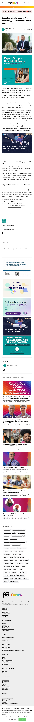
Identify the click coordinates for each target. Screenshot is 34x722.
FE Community (5, 611)
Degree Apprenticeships (10, 548)
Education (4, 623)
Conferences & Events (7, 698)
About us (4, 608)
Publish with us (5, 612)
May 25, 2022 (8, 30)
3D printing (7, 530)
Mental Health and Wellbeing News (17, 203)
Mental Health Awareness (14, 207)
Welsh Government (10, 28)
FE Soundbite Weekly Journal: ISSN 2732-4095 (13, 650)
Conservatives (13, 539)
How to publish (5, 680)
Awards (4, 696)
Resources (12, 201)
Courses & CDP (6, 699)
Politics (23, 566)
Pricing (4, 657)
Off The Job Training (9, 566)
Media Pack (5, 658)
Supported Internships (9, 575)
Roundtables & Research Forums (10, 703)
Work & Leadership (6, 627)
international (7, 554)
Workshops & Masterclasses (9, 706)
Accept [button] (22, 719)
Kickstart (14, 554)
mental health (22, 205)
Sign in (29, 3)
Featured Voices (6, 649)
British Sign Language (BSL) (18, 536)
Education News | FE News (16, 199)
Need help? (5, 689)
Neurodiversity (19, 563)
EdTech (4, 625)
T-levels (6, 578)
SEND (21, 569)
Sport (20, 572)
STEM (24, 572)
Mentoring (6, 563)
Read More (27, 717)
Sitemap (4, 616)
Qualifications (7, 569)
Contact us (5, 609)
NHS (27, 563)
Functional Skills (22, 548)
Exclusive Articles (6, 647)
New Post (4, 682)
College (6, 539)
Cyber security (16, 545)
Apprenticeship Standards (18, 530)
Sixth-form (6, 572)
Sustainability (20, 575)
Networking (5, 700)
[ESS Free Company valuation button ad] (17, 345)
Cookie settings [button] (12, 719)
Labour (20, 554)
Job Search (5, 640)
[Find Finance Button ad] (17, 307)
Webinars (4, 705)
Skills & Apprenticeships (8, 629)
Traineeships (18, 578)
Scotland (15, 569)
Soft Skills (14, 572)
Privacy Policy (5, 615)
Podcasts (4, 671)
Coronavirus (7, 545)
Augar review (21, 533)
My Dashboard (5, 684)
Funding (6, 551)
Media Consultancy (6, 663)
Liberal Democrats (8, 557)
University (25, 578)
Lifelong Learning (19, 557)
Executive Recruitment (7, 639)
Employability (5, 626)
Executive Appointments (8, 637)
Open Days (5, 702)
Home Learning (19, 551)
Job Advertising (6, 661)
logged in (14, 249)
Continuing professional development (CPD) (15, 542)
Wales (5, 581)
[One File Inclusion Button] (17, 287)
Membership (5, 688)
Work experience (13, 581)
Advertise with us (6, 613)
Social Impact (5, 630)
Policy (17, 566)
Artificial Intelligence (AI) (10, 533)
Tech (11, 578)
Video (3, 673)
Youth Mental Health (13, 205)
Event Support (5, 664)
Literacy (6, 560)
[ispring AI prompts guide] (17, 152)
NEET (12, 563)
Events (4, 685)
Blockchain (6, 536)
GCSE (11, 551)
